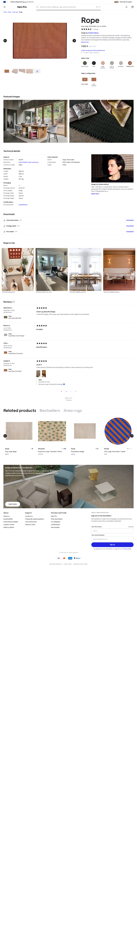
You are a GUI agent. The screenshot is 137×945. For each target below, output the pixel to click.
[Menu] (4, 7)
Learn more (13, 504)
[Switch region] (6, 2)
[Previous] (5, 40)
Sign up (24, 2)
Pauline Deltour (93, 33)
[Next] (74, 40)
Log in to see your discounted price (93, 50)
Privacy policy (127, 549)
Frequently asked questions (34, 519)
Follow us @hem (8, 527)
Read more (85, 42)
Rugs (9, 12)
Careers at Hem (8, 525)
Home (5, 12)
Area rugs (15, 12)
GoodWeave (23, 205)
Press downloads (56, 519)
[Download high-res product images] (37, 71)
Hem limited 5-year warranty (28, 162)
